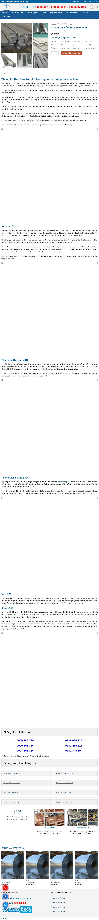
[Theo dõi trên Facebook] (92, 1)
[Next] (97, 870)
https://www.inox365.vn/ (11, 802)
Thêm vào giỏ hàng (71, 53)
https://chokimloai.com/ (64, 792)
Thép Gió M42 (82, 828)
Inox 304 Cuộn (54, 882)
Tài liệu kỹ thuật (73, 13)
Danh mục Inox (33, 13)
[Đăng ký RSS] (94, 1)
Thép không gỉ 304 (63, 482)
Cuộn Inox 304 (5, 882)
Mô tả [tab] (3, 74)
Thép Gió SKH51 (49, 828)
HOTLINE (3, 919)
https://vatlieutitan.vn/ (11, 783)
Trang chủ (76, 1)
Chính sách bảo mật (58, 898)
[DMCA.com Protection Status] (26, 909)
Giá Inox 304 (30, 882)
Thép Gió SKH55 (16, 828)
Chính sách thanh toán (58, 911)
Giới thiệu (83, 1)
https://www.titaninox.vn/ (12, 773)
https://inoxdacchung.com (64, 773)
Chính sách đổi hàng (58, 907)
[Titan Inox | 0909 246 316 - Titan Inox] (9, 7)
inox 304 (83, 484)
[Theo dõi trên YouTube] (96, 1)
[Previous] (1, 870)
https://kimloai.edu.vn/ (64, 802)
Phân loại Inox (17, 13)
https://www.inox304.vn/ (11, 792)
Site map (6, 17)
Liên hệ (86, 13)
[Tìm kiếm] (91, 7)
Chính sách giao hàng (58, 902)
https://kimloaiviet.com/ (64, 783)
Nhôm (44, 13)
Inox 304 (5, 13)
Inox (89, 1)
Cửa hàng (64, 24)
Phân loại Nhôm (56, 13)
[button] (96, 7)
